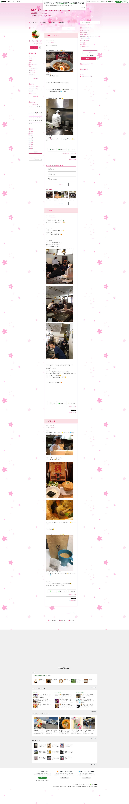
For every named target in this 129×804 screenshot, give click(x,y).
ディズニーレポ (58, 692)
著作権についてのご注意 (87, 76)
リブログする (72, 149)
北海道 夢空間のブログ (85, 34)
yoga (30, 62)
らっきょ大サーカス (33, 68)
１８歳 (49, 210)
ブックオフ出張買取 (84, 46)
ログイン (125, 1)
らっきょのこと (52, 42)
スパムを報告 (56, 786)
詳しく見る (64, 777)
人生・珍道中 (83, 44)
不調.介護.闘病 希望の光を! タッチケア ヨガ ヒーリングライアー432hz (90, 37)
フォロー (89, 58)
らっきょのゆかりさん (35, 41)
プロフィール (32, 43)
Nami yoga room (83, 32)
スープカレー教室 (32, 64)
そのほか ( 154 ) (32, 93)
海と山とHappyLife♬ (84, 40)
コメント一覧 (73, 153)
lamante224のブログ (84, 30)
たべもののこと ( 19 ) (33, 88)
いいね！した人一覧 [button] (65, 153)
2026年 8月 (35, 104)
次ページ (68, 28)
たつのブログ (83, 42)
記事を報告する (73, 159)
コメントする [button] (62, 150)
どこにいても (51, 421)
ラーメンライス (52, 35)
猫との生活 (35, 692)
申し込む (86, 777)
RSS (83, 74)
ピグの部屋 (39, 43)
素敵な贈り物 (32, 74)
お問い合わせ (63, 786)
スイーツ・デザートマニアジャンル (40, 675)
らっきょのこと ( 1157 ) (34, 86)
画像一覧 (53, 22)
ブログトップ (34, 22)
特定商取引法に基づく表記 (88, 786)
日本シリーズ (32, 72)
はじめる (42, 777)
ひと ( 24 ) (31, 90)
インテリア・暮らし (80, 692)
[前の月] (33, 104)
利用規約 (69, 786)
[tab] (40, 675)
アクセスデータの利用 (77, 786)
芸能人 (49, 675)
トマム (30, 66)
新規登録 (118, 1)
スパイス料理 (32, 70)
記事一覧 (44, 22)
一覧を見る (90, 52)
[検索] (98, 22)
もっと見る (61, 184)
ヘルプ (96, 786)
